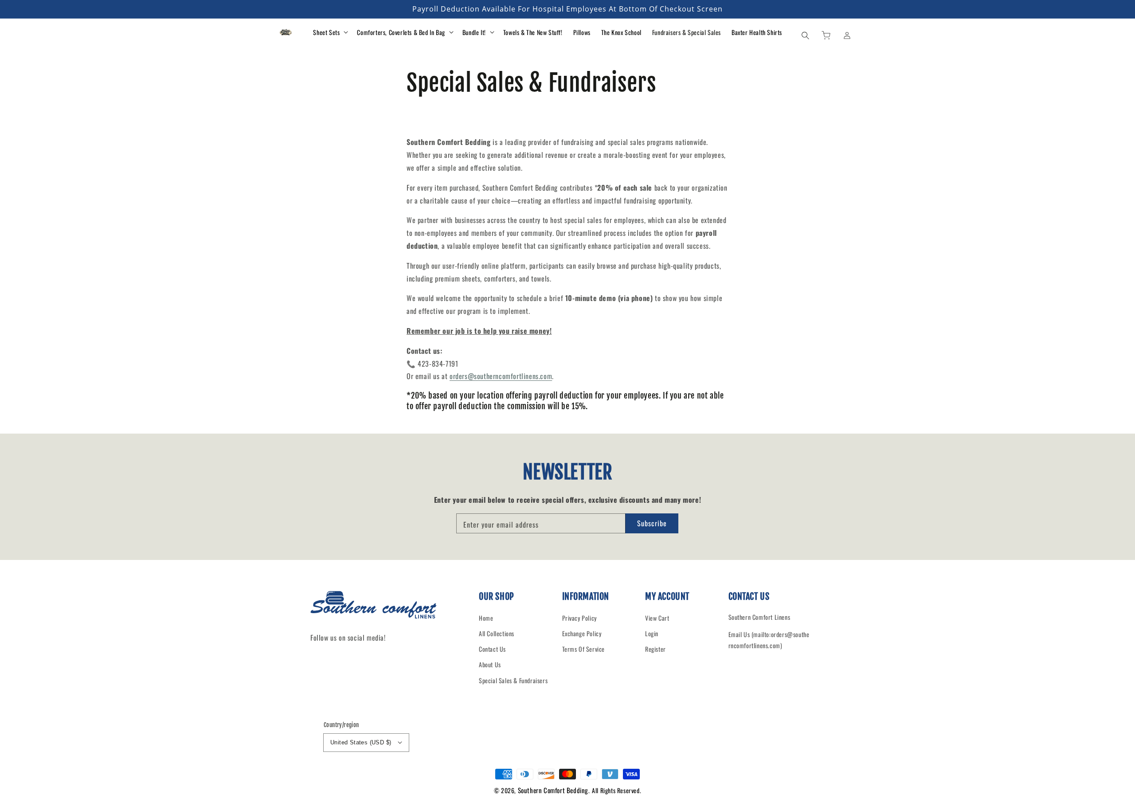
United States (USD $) (360, 742)
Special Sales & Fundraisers (513, 680)
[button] (805, 35)
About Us (490, 664)
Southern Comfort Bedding (553, 790)
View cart (657, 617)
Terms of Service (583, 648)
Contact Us (492, 648)
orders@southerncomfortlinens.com (501, 376)
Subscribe (652, 523)
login (651, 633)
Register (655, 648)
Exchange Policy (582, 633)
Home (486, 617)
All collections (496, 633)
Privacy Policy (579, 617)
